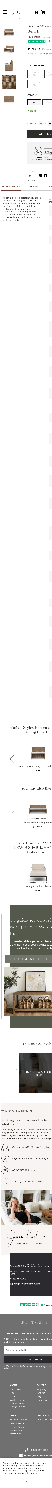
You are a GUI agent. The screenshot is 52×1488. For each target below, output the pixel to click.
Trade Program (18, 1400)
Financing (42, 1400)
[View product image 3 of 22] (9, 65)
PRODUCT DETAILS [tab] (11, 186)
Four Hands (33, 36)
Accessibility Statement (16, 1432)
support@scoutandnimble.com (25, 1283)
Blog (12, 1392)
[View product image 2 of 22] (9, 48)
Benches (4, 20)
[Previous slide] (12, 759)
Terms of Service (19, 1419)
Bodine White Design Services (18, 1405)
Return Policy (17, 1427)
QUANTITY (31, 123)
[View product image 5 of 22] (9, 98)
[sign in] (36, 12)
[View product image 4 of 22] (9, 82)
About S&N (15, 1389)
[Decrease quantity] (41, 123)
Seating (18, 18)
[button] (35, 74)
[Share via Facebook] (45, 175)
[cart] (43, 12)
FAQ (39, 1396)
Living (10, 18)
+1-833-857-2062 (18, 1278)
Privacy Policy (17, 1423)
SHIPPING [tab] (34, 186)
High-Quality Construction (38, 158)
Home (3, 18)
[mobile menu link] (5, 13)
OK (26, 1481)
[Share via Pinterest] (40, 175)
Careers (14, 1396)
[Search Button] (18, 12)
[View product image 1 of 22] (9, 32)
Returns (41, 1392)
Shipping (41, 1389)
